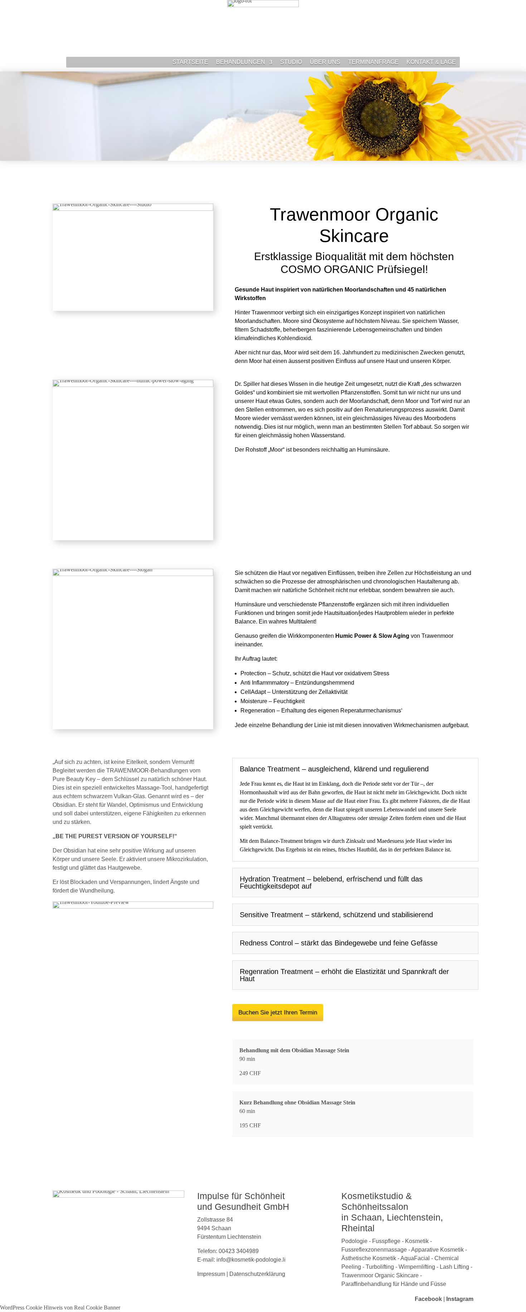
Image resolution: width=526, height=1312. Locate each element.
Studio (291, 62)
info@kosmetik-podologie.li (251, 1260)
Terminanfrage (373, 62)
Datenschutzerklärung (257, 1274)
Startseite (190, 62)
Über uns (325, 62)
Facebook (428, 1299)
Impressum (211, 1274)
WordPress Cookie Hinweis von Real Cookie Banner (60, 1307)
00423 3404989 (239, 1251)
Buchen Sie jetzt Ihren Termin (277, 1012)
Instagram (459, 1299)
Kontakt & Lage (431, 62)
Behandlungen (240, 62)
